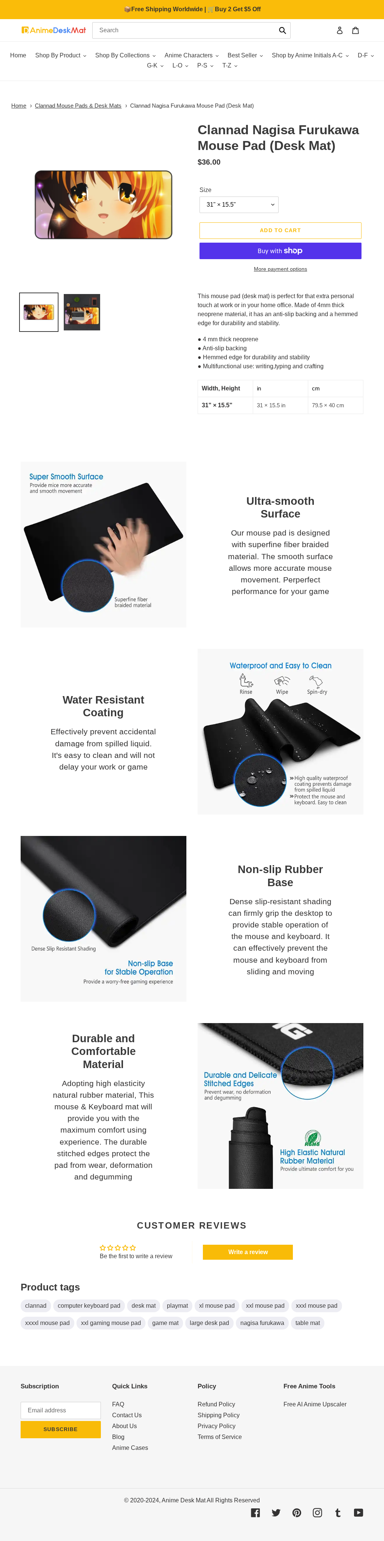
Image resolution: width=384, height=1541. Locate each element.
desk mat (144, 1305)
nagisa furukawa (262, 1323)
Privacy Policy (217, 1426)
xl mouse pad (217, 1305)
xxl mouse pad (265, 1305)
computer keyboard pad (89, 1305)
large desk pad (209, 1323)
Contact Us (127, 1415)
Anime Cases (130, 1448)
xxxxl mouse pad (47, 1323)
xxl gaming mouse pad (111, 1323)
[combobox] (191, 30)
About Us (124, 1426)
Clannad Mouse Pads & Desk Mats (78, 105)
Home (18, 105)
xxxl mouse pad (317, 1305)
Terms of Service (220, 1437)
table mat (308, 1323)
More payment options (280, 269)
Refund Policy (216, 1404)
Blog (118, 1437)
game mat (165, 1323)
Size (206, 190)
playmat (177, 1305)
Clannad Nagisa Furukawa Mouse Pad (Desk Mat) (192, 105)
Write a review (248, 1252)
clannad (35, 1305)
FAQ (118, 1404)
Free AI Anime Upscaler (315, 1404)
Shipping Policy (219, 1415)
